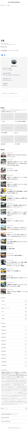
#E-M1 (5, 44)
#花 (23, 398)
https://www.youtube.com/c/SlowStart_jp (11, 74)
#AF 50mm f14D (23, 380)
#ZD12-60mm (15, 375)
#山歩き (8, 383)
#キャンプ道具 (6, 380)
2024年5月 (13, 345)
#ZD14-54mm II (16, 380)
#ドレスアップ (15, 399)
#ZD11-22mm (4, 381)
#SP (4, 384)
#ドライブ (24, 392)
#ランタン (23, 399)
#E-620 (19, 399)
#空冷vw (3, 372)
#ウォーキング (19, 390)
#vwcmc (8, 401)
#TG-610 (22, 377)
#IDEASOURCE (24, 393)
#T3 (8, 377)
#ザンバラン (8, 392)
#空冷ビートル (19, 372)
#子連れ (18, 377)
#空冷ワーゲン (10, 372)
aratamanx (5, 85)
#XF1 (7, 386)
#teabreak (14, 402)
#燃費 (11, 401)
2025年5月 (13, 334)
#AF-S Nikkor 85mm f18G (15, 381)
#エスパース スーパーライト (12, 393)
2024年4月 (13, 348)
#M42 (16, 384)
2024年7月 (13, 341)
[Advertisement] (14, 23)
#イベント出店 (16, 387)
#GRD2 (10, 380)
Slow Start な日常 (5, 417)
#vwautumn (20, 395)
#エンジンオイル (24, 396)
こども (13, 316)
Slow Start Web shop (7, 80)
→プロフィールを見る (7, 69)
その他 (14, 319)
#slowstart (20, 374)
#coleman (24, 395)
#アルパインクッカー (19, 404)
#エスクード (12, 390)
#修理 (17, 374)
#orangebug (3, 395)
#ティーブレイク (14, 392)
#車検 (20, 401)
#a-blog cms (11, 386)
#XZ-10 (13, 404)
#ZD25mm (8, 44)
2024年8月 (13, 338)
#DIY (9, 381)
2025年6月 (13, 331)
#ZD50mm (23, 381)
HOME (2, 5)
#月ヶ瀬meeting (12, 396)
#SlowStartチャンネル (9, 384)
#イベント (6, 375)
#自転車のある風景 (15, 401)
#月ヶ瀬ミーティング (18, 398)
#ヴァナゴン (12, 374)
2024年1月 (13, 359)
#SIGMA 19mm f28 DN (19, 389)
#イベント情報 (11, 398)
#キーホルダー (17, 396)
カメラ (5, 5)
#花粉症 (10, 404)
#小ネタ (11, 383)
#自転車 (20, 392)
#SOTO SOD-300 (5, 404)
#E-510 (10, 375)
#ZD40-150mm (9, 395)
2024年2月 (13, 355)
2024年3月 (13, 352)
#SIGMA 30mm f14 (4, 398)
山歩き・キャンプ (14, 309)
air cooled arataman (14, 2)
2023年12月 (13, 362)
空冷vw (14, 301)
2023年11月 (13, 366)
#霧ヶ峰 (19, 393)
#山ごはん (7, 396)
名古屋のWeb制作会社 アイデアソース (9, 414)
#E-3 (16, 378)
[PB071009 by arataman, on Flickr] (4, 46)
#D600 (2, 374)
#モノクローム (13, 44)
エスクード (13, 305)
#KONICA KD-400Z (10, 389)
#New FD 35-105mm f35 (20, 402)
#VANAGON (7, 374)
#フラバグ (5, 387)
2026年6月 (13, 327)
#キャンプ (5, 377)
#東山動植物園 (14, 395)
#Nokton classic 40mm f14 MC (7, 378)
